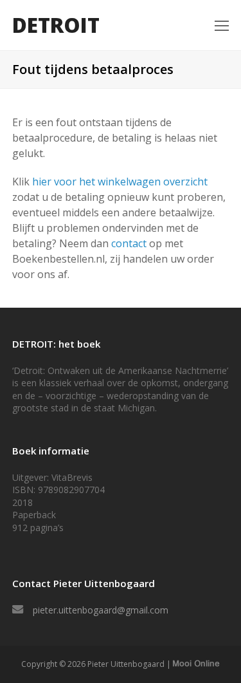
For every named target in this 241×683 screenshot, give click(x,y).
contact (129, 243)
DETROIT (56, 25)
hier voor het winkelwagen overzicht (120, 181)
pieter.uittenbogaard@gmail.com (100, 610)
